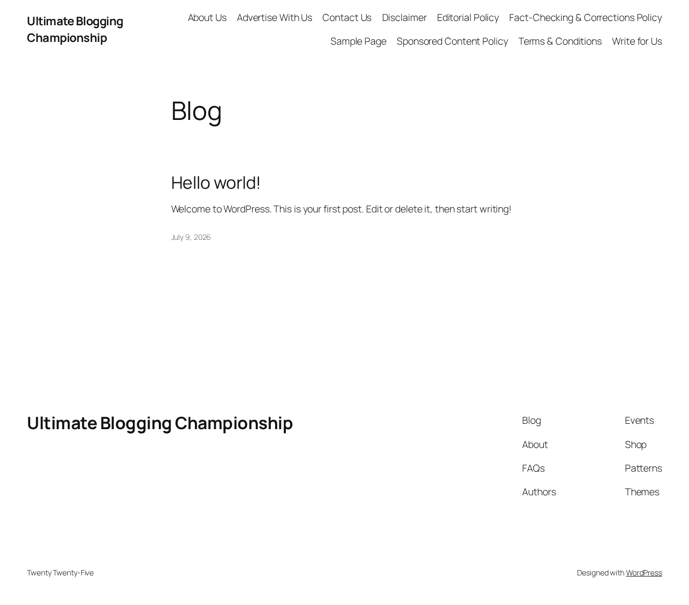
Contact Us (346, 17)
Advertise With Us (274, 17)
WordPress (644, 572)
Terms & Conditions (560, 40)
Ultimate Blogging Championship (75, 29)
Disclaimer (404, 17)
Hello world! (216, 183)
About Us (207, 17)
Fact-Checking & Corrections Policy (585, 17)
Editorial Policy (468, 17)
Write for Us (637, 40)
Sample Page (358, 40)
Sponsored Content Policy (452, 40)
